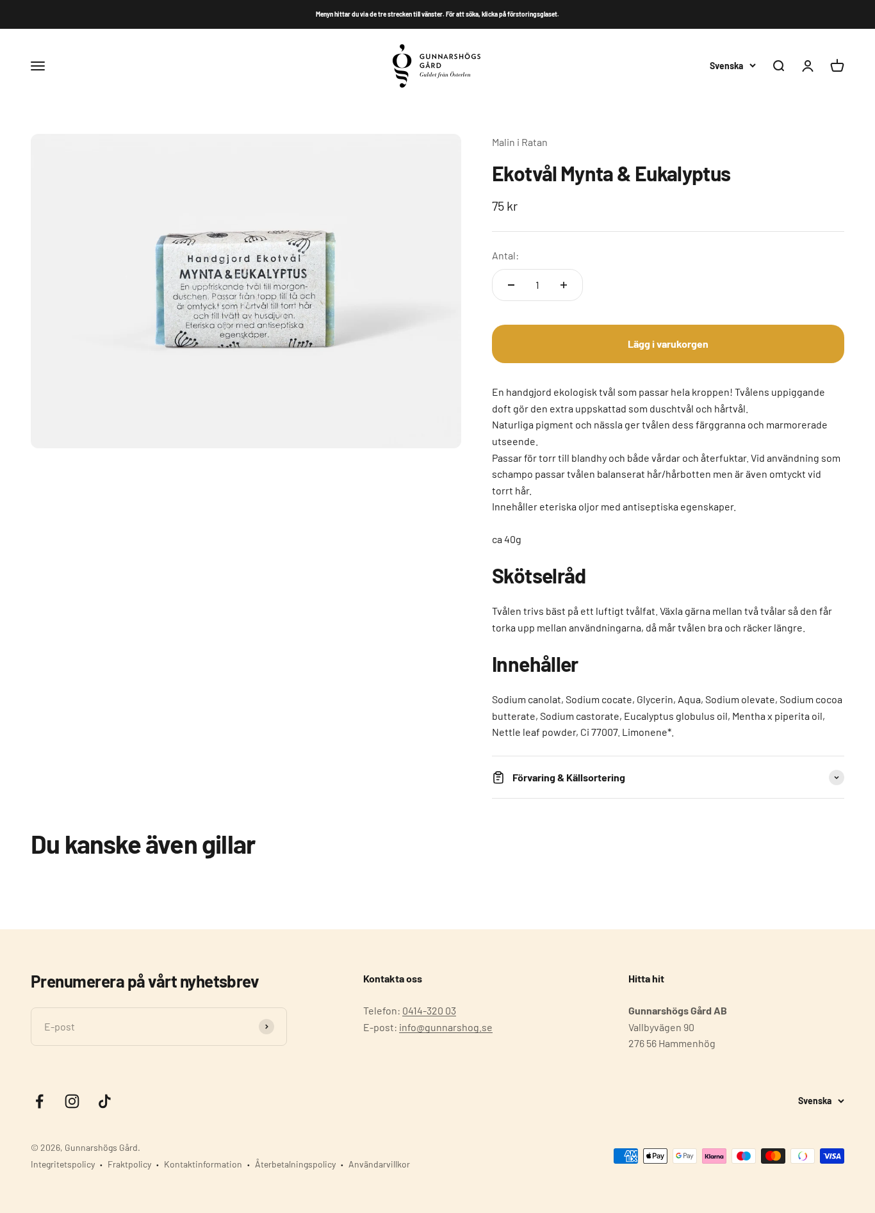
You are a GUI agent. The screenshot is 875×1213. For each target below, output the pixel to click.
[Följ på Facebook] (39, 1101)
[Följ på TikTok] (104, 1101)
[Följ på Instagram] (72, 1101)
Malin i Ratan (520, 142)
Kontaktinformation (203, 1164)
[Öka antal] (563, 285)
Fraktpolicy (129, 1164)
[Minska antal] (511, 285)
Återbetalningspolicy (295, 1164)
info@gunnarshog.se (446, 1027)
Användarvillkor (379, 1164)
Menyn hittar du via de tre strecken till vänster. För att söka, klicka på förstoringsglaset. (437, 14)
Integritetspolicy (63, 1164)
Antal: (505, 255)
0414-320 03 (429, 1010)
